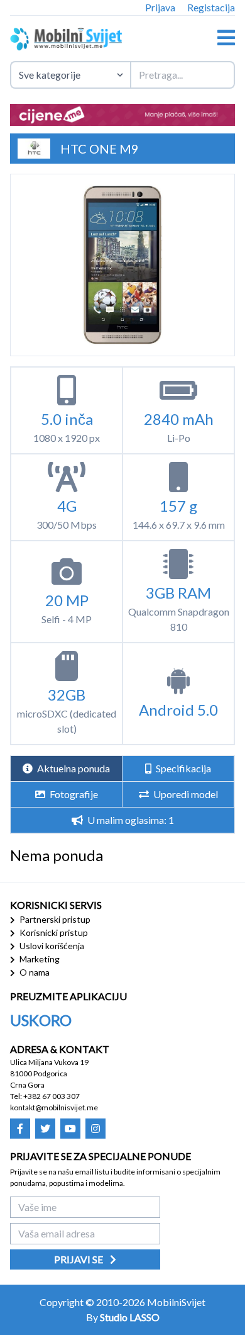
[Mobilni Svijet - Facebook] (20, 1128)
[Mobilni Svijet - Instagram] (95, 1128)
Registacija (211, 7)
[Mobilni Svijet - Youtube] (70, 1128)
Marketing (39, 959)
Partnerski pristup (54, 919)
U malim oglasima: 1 (129, 820)
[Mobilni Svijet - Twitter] (45, 1128)
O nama (34, 972)
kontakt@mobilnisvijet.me (54, 1107)
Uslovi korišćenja (51, 945)
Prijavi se (79, 1259)
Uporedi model (184, 794)
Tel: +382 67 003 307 (45, 1096)
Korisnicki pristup (53, 932)
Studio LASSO (130, 1317)
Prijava (160, 7)
